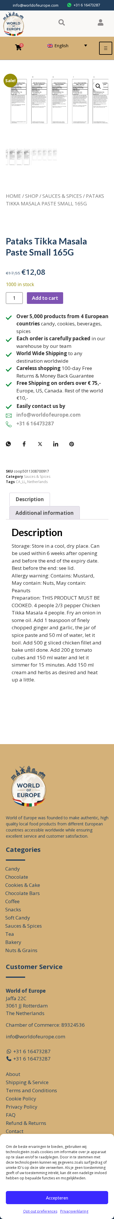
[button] (98, 86)
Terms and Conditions (31, 1090)
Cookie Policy (21, 1098)
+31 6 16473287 (35, 423)
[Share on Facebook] (24, 444)
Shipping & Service (27, 1082)
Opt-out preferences (40, 1211)
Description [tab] (29, 499)
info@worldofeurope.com (35, 5)
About (13, 1074)
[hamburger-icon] (105, 48)
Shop (31, 196)
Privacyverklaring (74, 1211)
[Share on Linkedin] (56, 444)
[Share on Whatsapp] (8, 444)
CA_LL (20, 481)
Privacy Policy (21, 1106)
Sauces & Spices (62, 196)
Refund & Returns (26, 1123)
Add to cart (45, 298)
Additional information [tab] (44, 513)
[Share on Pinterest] (71, 444)
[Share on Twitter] (40, 444)
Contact (14, 1131)
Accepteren (57, 1197)
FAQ (10, 1114)
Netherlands (37, 481)
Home (13, 196)
